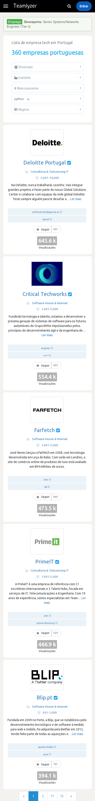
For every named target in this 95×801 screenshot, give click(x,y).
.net (45, 479)
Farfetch (44, 430)
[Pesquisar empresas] (69, 6)
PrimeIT (44, 562)
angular (45, 348)
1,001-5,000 (50, 309)
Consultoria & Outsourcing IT (50, 171)
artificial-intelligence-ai (45, 212)
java (45, 754)
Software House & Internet (50, 303)
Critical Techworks (45, 294)
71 (52, 796)
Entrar (84, 6)
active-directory (45, 623)
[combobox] (47, 66)
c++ (46, 355)
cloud (45, 219)
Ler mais (76, 199)
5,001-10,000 (50, 178)
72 (62, 796)
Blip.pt (44, 698)
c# (45, 487)
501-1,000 (50, 712)
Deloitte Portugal (44, 163)
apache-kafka (45, 747)
